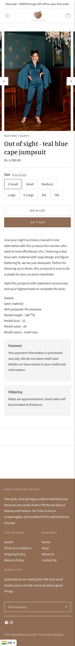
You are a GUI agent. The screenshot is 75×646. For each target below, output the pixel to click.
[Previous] (4, 81)
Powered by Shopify (51, 634)
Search (9, 542)
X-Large (28, 195)
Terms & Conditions (17, 548)
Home (46, 542)
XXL (44, 195)
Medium (47, 184)
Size (7, 174)
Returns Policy (14, 560)
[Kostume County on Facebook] (6, 623)
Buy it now (37, 222)
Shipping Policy (15, 554)
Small (30, 184)
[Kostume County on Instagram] (11, 623)
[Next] (71, 81)
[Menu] (7, 15)
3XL (57, 195)
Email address (17, 602)
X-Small (13, 184)
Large (11, 195)
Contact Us (49, 560)
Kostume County (16, 136)
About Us (48, 554)
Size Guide (19, 174)
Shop (45, 548)
